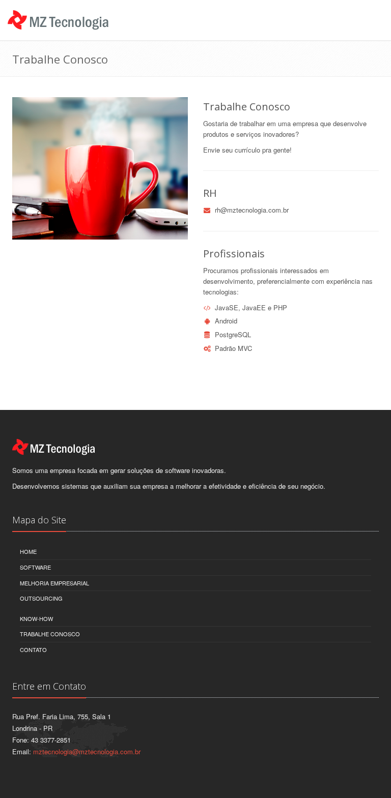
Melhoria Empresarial (54, 583)
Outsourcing (41, 598)
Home (28, 551)
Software (35, 567)
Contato (33, 649)
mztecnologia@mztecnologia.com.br (87, 751)
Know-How (36, 618)
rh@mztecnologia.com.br (252, 210)
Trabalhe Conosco (50, 634)
